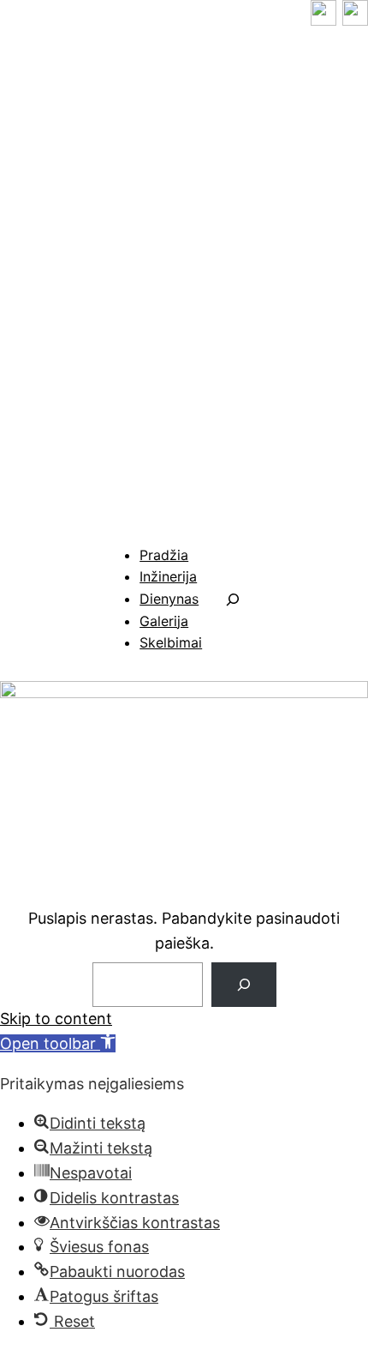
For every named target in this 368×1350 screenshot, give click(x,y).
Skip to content (56, 1018)
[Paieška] (243, 984)
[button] (58, 1043)
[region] (184, 285)
